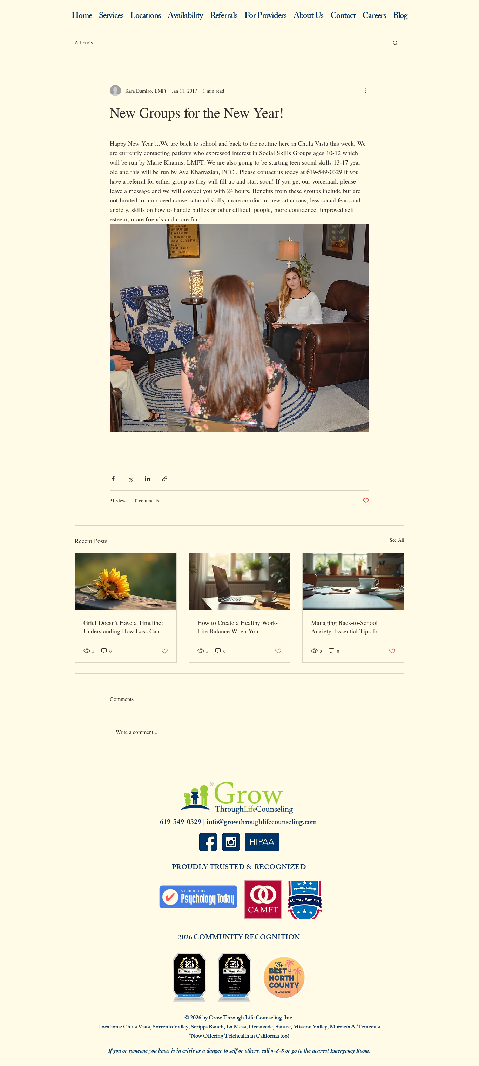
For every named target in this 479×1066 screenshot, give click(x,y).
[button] (395, 42)
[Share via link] (164, 478)
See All (397, 540)
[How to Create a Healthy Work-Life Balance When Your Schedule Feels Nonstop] (239, 581)
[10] (231, 842)
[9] (208, 842)
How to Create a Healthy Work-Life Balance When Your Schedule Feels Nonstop (237, 626)
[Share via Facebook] (113, 478)
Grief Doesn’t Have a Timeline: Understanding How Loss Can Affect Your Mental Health (123, 626)
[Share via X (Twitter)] (130, 478)
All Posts (84, 42)
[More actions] (365, 90)
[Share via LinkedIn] (147, 478)
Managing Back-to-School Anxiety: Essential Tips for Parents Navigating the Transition (345, 626)
